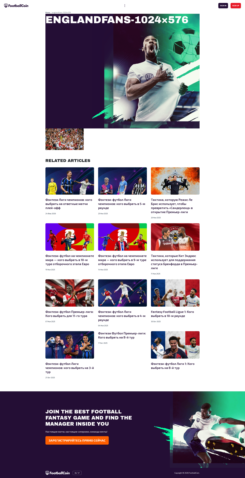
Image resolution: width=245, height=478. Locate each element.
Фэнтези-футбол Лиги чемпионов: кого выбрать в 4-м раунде (121, 316)
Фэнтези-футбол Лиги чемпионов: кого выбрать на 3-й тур (69, 368)
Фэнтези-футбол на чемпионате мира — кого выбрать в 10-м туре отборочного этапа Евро (69, 260)
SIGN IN (223, 5)
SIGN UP (235, 5)
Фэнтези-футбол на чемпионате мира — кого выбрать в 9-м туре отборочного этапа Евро (122, 260)
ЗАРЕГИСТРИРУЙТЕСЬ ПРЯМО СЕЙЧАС (77, 440)
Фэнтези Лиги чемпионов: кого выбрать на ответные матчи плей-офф (68, 204)
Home (47, 12)
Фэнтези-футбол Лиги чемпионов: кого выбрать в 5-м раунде (121, 204)
